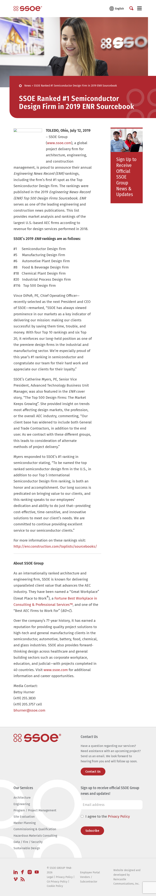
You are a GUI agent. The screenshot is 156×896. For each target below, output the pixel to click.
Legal (50, 877)
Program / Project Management (35, 810)
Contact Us (93, 772)
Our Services (23, 788)
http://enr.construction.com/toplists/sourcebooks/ (55, 546)
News (27, 85)
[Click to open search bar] (131, 8)
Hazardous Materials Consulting (35, 835)
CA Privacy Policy (57, 881)
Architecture (22, 797)
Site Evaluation (24, 816)
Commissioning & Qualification (35, 829)
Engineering (22, 804)
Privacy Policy (119, 816)
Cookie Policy (55, 886)
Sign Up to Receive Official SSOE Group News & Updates (126, 176)
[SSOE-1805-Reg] (28, 8)
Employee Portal (90, 872)
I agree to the (107, 816)
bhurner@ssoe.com (29, 710)
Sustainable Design (27, 848)
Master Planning (25, 823)
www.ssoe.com (59, 143)
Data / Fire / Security (28, 842)
